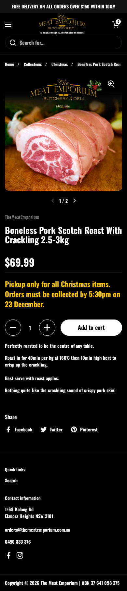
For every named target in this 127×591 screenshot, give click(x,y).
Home (9, 64)
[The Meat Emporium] (61, 24)
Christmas (59, 64)
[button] (13, 328)
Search (11, 480)
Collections (33, 64)
